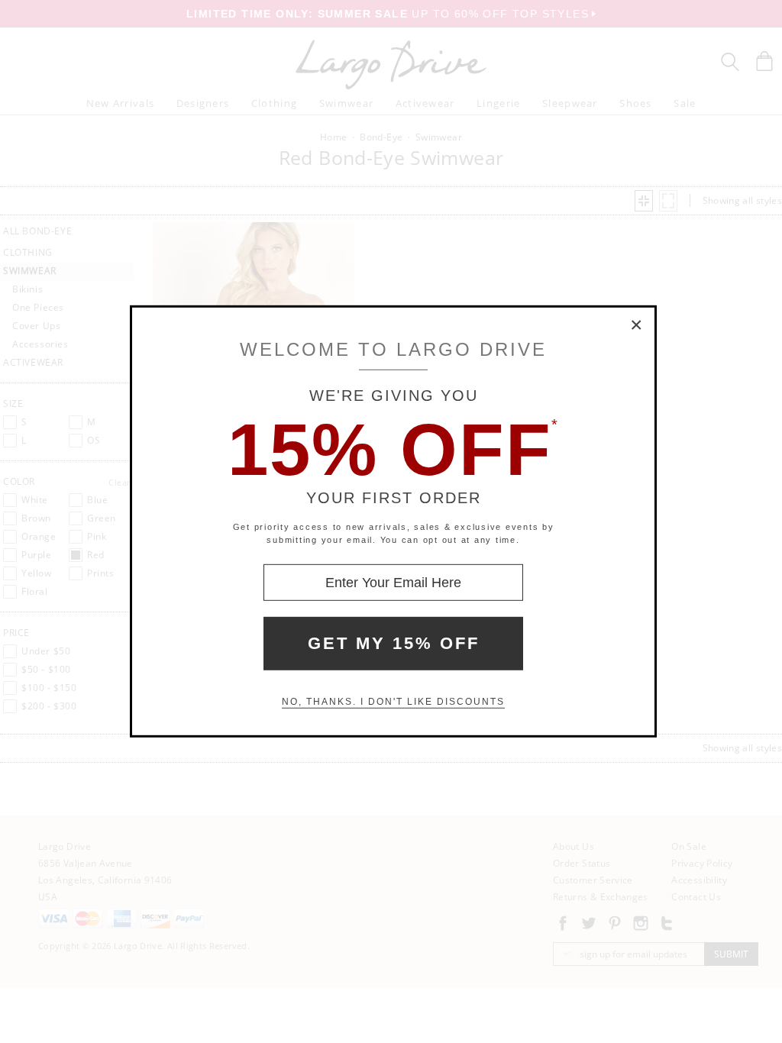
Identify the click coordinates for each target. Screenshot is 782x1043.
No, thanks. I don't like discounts (393, 701)
